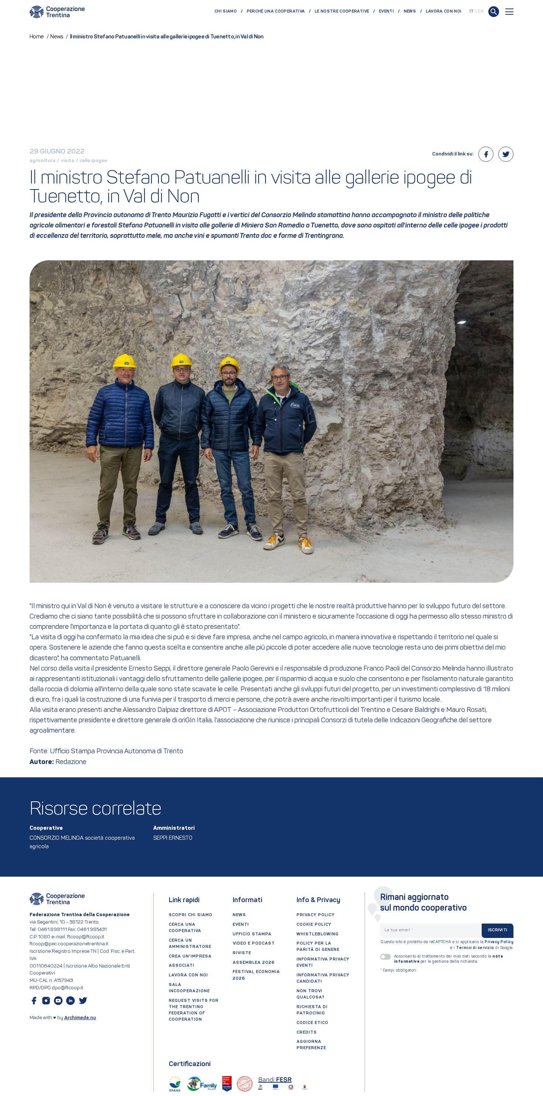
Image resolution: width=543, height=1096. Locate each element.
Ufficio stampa (252, 934)
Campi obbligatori (398, 971)
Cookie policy (314, 924)
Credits (307, 1032)
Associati (181, 965)
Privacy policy (316, 915)
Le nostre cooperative (342, 11)
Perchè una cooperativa (276, 11)
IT (471, 11)
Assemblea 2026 (254, 962)
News (410, 11)
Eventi (386, 11)
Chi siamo (226, 11)
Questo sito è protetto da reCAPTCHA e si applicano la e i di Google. (447, 945)
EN (481, 11)
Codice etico (312, 1023)
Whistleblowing (318, 934)
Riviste (242, 953)
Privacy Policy (499, 942)
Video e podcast (254, 943)
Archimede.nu (80, 1017)
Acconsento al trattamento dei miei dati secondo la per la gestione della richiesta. (448, 959)
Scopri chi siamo (190, 915)
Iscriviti (497, 930)
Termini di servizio (475, 948)
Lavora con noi (444, 11)
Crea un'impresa (190, 956)
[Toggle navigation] (509, 11)
